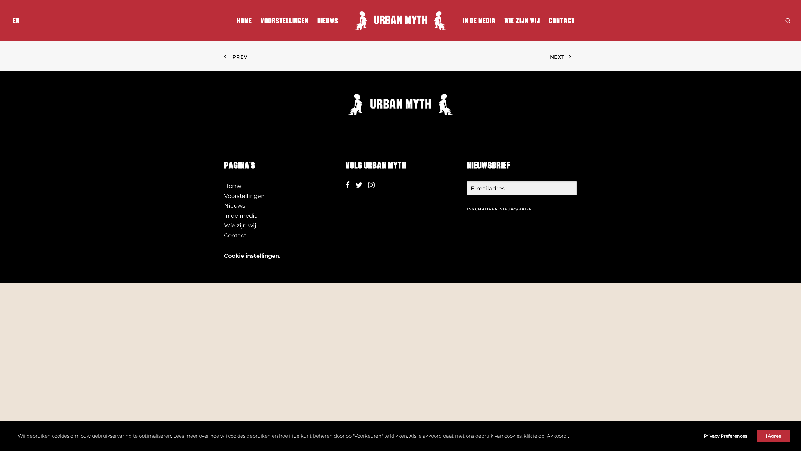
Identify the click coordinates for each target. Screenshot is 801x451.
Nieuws (327, 21)
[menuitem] (15, 20)
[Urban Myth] (400, 20)
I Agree (773, 436)
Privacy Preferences (725, 436)
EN (16, 21)
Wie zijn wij (522, 21)
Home (244, 21)
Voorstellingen (285, 21)
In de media (479, 21)
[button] (788, 20)
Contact (562, 21)
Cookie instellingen (251, 255)
